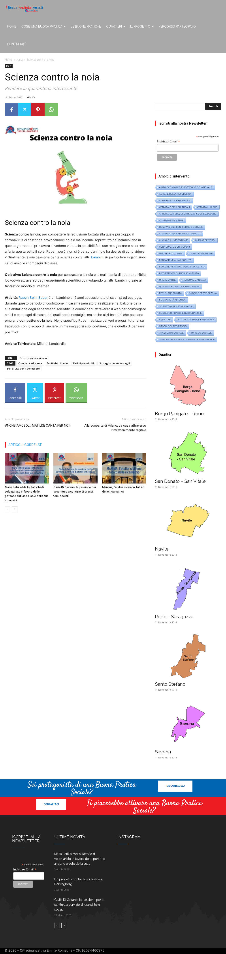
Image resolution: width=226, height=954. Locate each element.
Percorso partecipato (177, 26)
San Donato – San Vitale (180, 481)
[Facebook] (11, 109)
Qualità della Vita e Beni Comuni (179, 286)
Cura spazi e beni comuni (174, 247)
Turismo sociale (201, 333)
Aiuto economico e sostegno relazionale (186, 187)
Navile (162, 549)
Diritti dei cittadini (57, 363)
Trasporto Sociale (171, 333)
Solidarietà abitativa (172, 300)
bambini (97, 257)
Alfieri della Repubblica (174, 200)
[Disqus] (75, 578)
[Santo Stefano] (188, 656)
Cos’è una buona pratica (41, 26)
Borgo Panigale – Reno (179, 413)
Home (11, 26)
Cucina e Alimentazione (173, 240)
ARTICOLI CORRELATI (25, 445)
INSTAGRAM (129, 837)
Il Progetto (140, 26)
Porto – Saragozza (174, 616)
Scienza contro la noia (33, 358)
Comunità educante (30, 363)
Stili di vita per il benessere (23, 368)
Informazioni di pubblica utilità (179, 273)
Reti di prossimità (83, 363)
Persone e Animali (194, 280)
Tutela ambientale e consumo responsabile (187, 339)
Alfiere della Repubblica (175, 194)
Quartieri (114, 26)
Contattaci (16, 44)
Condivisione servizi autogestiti (179, 233)
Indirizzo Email (168, 141)
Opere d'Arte (167, 280)
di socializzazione (201, 253)
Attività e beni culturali (174, 207)
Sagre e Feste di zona (203, 293)
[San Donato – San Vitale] (188, 453)
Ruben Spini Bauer (33, 297)
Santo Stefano (170, 684)
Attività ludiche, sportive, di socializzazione (187, 214)
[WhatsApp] (51, 109)
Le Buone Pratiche (86, 26)
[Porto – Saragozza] (188, 588)
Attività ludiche (207, 207)
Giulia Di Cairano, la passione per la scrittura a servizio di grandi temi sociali (74, 491)
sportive (165, 319)
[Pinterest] (38, 109)
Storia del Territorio (173, 326)
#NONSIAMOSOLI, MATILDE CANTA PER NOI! (37, 426)
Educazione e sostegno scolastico (182, 266)
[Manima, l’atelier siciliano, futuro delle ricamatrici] (124, 468)
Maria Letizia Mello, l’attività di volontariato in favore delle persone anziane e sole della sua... (79, 858)
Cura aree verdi (205, 240)
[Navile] (188, 520)
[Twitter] (24, 109)
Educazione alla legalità (175, 260)
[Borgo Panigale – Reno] (188, 385)
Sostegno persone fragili (114, 363)
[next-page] (14, 509)
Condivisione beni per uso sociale (181, 227)
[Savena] (188, 723)
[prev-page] (7, 509)
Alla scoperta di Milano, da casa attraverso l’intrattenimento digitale (115, 428)
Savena (163, 751)
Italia (20, 60)
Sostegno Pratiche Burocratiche (180, 313)
